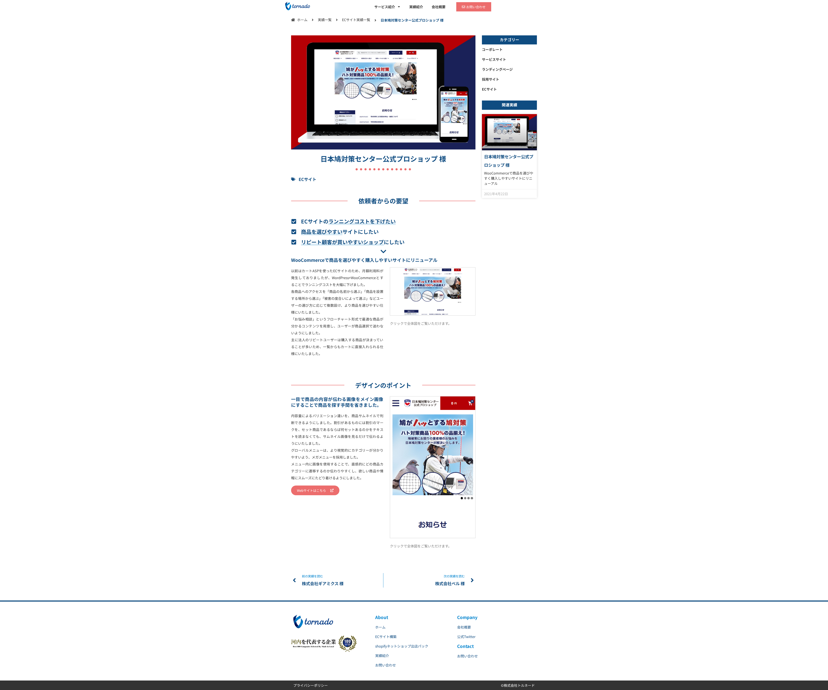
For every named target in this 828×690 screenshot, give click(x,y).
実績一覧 (325, 19)
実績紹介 (416, 6)
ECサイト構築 (386, 636)
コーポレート (492, 49)
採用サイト (490, 79)
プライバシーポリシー (310, 685)
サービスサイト (494, 59)
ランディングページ (497, 69)
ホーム (302, 19)
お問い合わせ (385, 665)
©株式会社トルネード (518, 685)
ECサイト (349, 19)
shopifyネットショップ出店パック (401, 646)
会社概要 (438, 6)
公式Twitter (466, 636)
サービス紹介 (384, 6)
